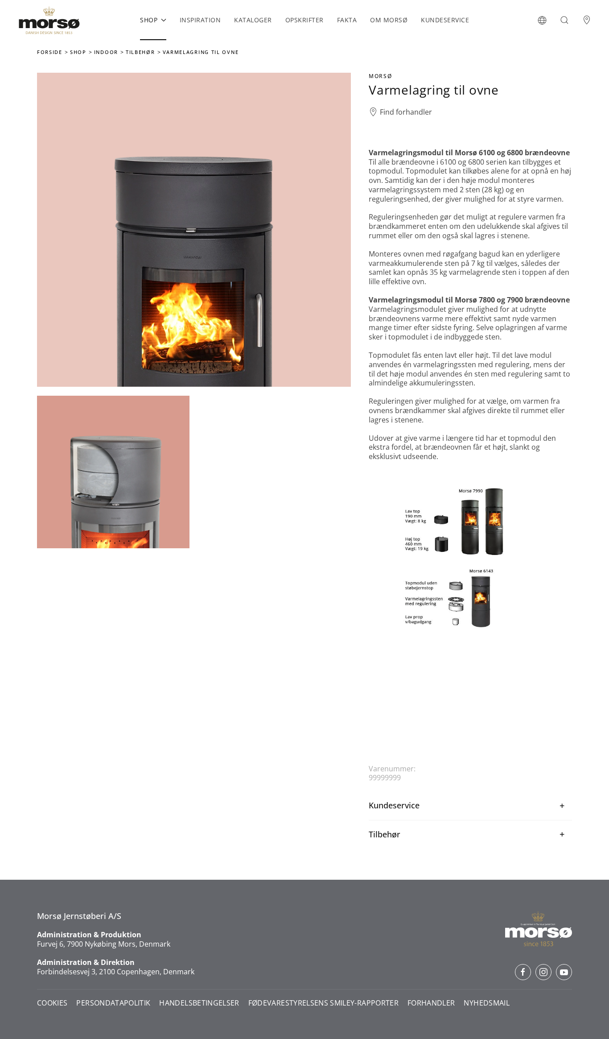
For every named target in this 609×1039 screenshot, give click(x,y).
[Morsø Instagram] (543, 972)
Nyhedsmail (487, 1003)
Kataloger (253, 20)
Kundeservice (445, 20)
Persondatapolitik (113, 1003)
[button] (542, 20)
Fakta (347, 20)
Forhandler (431, 1003)
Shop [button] (148, 20)
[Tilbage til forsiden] (49, 20)
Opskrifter (304, 20)
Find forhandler (406, 112)
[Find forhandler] (586, 20)
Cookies (52, 1003)
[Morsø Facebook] (523, 972)
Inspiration (200, 20)
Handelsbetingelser (199, 1003)
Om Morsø (388, 20)
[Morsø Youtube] (564, 972)
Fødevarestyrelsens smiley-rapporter (323, 1003)
